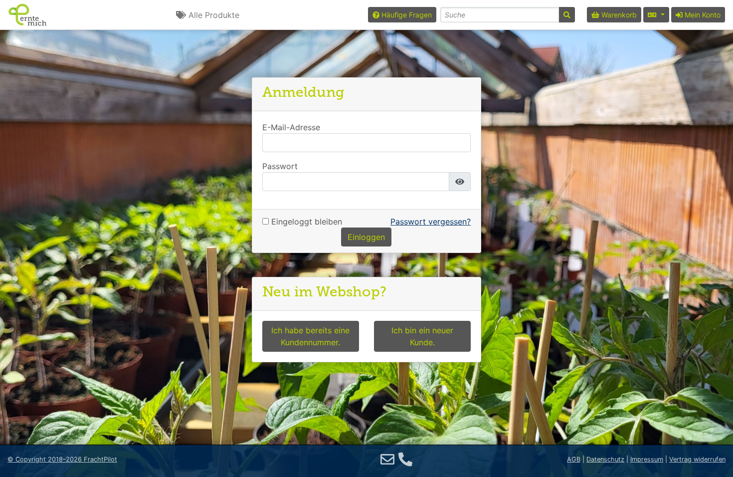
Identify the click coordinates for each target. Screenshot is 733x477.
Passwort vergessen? (430, 222)
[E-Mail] (387, 459)
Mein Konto (702, 14)
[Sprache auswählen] (656, 14)
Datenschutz (605, 459)
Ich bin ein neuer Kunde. (422, 336)
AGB (573, 459)
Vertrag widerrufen (697, 459)
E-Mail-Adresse (291, 127)
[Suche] (567, 14)
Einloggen (366, 237)
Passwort (280, 166)
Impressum (646, 459)
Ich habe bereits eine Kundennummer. (310, 336)
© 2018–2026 (62, 459)
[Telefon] (405, 459)
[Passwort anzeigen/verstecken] (460, 181)
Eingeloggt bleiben (305, 222)
